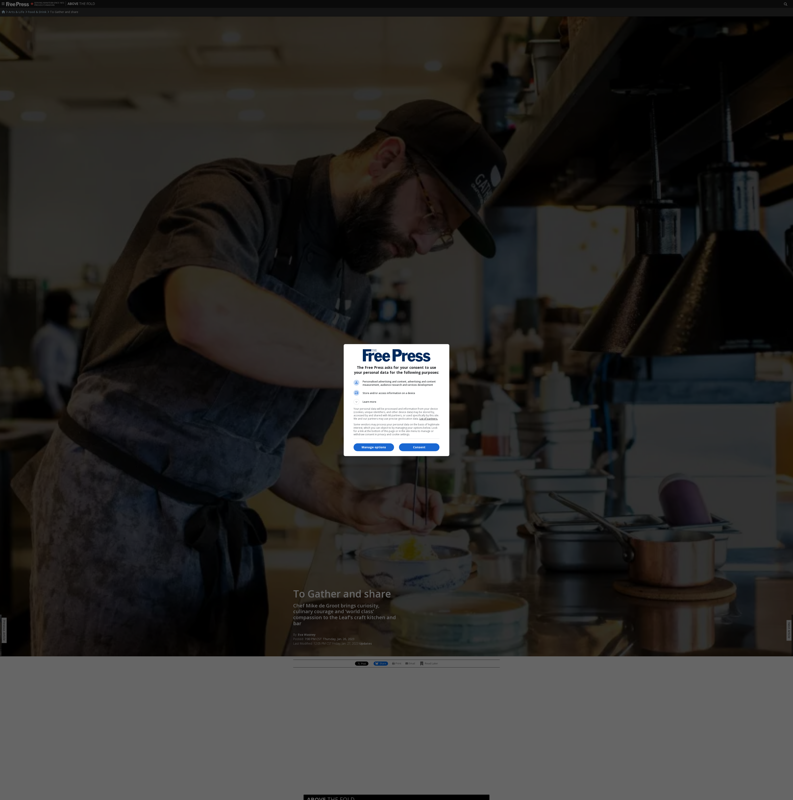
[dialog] (396, 400)
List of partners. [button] (428, 418)
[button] (396, 402)
